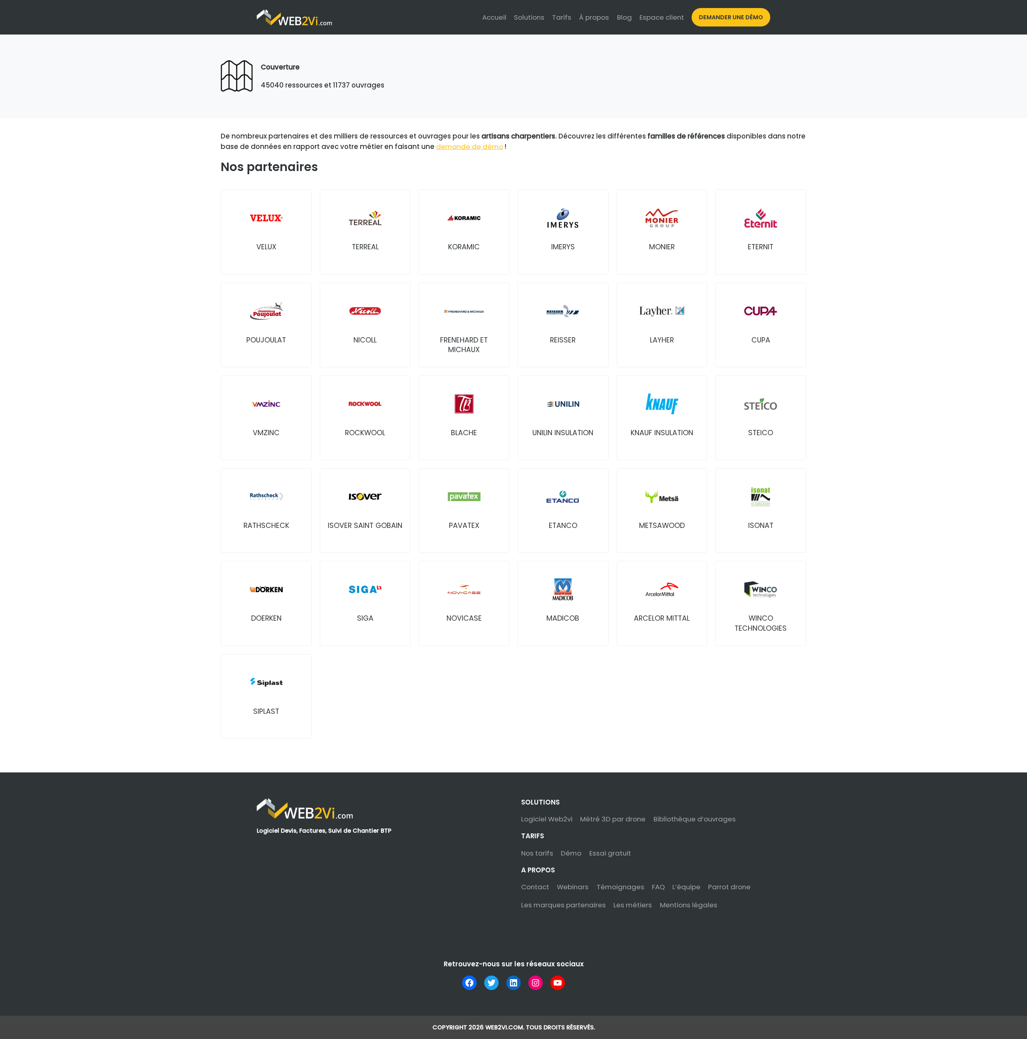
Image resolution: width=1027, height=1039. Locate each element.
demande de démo (469, 146)
